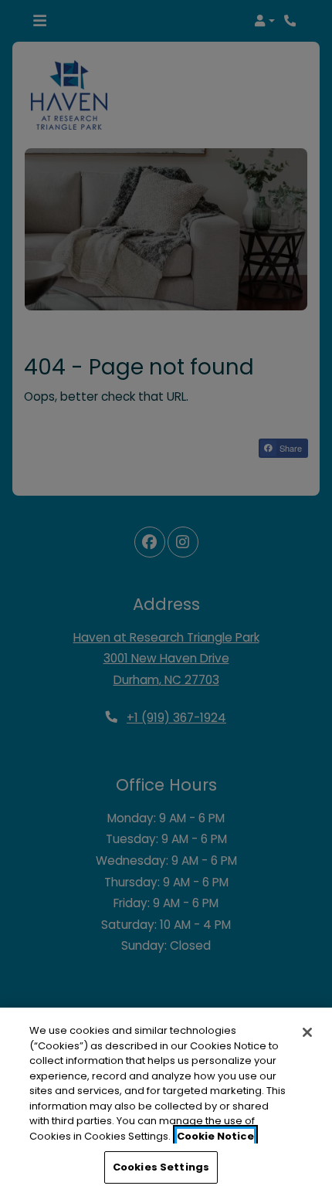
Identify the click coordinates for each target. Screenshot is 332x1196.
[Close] (307, 1032)
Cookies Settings (161, 1167)
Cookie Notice (215, 1136)
